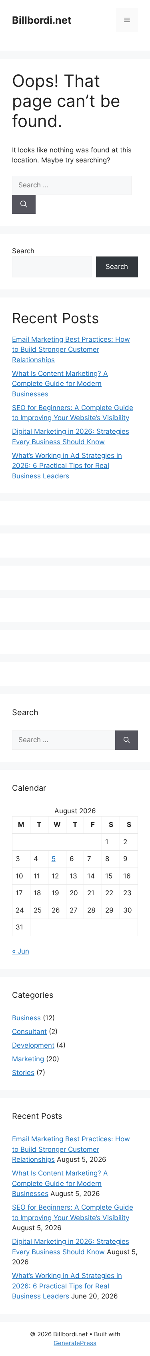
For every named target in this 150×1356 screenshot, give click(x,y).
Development (33, 1045)
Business (26, 1018)
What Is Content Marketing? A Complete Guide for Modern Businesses (60, 383)
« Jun (20, 951)
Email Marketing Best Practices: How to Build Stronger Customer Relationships (71, 349)
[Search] (24, 204)
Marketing (28, 1059)
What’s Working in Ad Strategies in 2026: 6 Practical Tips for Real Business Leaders (67, 465)
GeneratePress (75, 1343)
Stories (23, 1073)
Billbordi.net (42, 20)
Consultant (29, 1032)
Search (23, 251)
